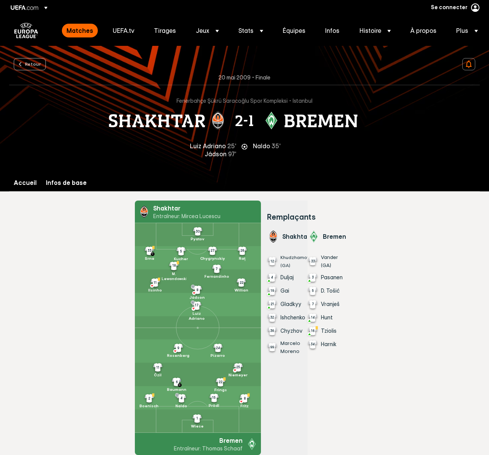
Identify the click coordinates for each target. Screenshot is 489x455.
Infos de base (66, 183)
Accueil (25, 183)
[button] (207, 30)
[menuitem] (80, 30)
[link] (80, 30)
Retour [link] (33, 63)
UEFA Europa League (26, 30)
